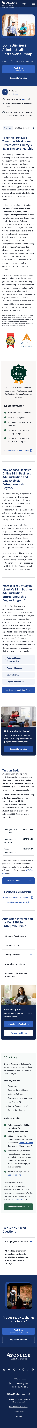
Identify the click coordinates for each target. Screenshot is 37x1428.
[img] (10, 340)
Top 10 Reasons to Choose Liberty (16, 450)
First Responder (26, 1142)
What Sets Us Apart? (22, 128)
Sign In (24, 4)
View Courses (14, 94)
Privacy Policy (18, 1412)
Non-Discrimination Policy (18, 1407)
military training (14, 1175)
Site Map (18, 1416)
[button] (18, 69)
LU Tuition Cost (16, 1199)
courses (24, 99)
